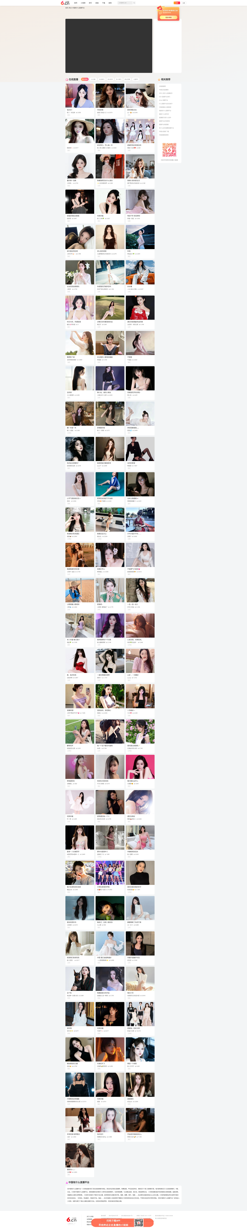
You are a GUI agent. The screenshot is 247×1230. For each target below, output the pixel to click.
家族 (110, 3)
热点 (70, 8)
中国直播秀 (162, 86)
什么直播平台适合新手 (166, 104)
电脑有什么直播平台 (165, 110)
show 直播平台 (163, 100)
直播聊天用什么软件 (165, 117)
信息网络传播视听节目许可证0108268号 (111, 1218)
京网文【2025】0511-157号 (144, 1215)
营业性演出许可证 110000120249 (164, 1215)
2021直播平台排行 (164, 97)
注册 (183, 3)
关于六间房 (90, 1216)
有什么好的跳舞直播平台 (166, 128)
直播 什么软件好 (164, 114)
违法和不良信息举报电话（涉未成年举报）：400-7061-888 (116, 1223)
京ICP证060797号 (113, 1215)
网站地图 (89, 1222)
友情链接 (89, 1219)
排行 (90, 3)
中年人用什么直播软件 (166, 93)
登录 (177, 3)
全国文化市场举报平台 (127, 1221)
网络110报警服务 (105, 1221)
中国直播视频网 (163, 135)
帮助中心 (89, 1224)
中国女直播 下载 (164, 131)
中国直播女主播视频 (165, 107)
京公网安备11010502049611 (144, 1218)
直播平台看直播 (163, 124)
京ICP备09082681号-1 (127, 1215)
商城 (97, 3)
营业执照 (103, 1215)
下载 (103, 3)
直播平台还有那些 (164, 121)
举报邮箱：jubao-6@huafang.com (145, 1221)
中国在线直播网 (163, 90)
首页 (75, 3)
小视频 (83, 3)
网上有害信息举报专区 (161, 1218)
